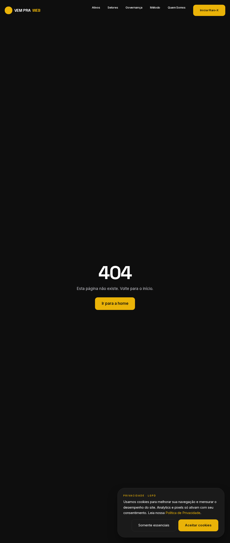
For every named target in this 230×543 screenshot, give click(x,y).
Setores (113, 7)
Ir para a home (115, 303)
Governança (134, 7)
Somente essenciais (153, 525)
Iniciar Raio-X (209, 10)
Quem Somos (177, 7)
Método (155, 7)
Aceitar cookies (198, 525)
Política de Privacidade (183, 513)
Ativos (96, 7)
